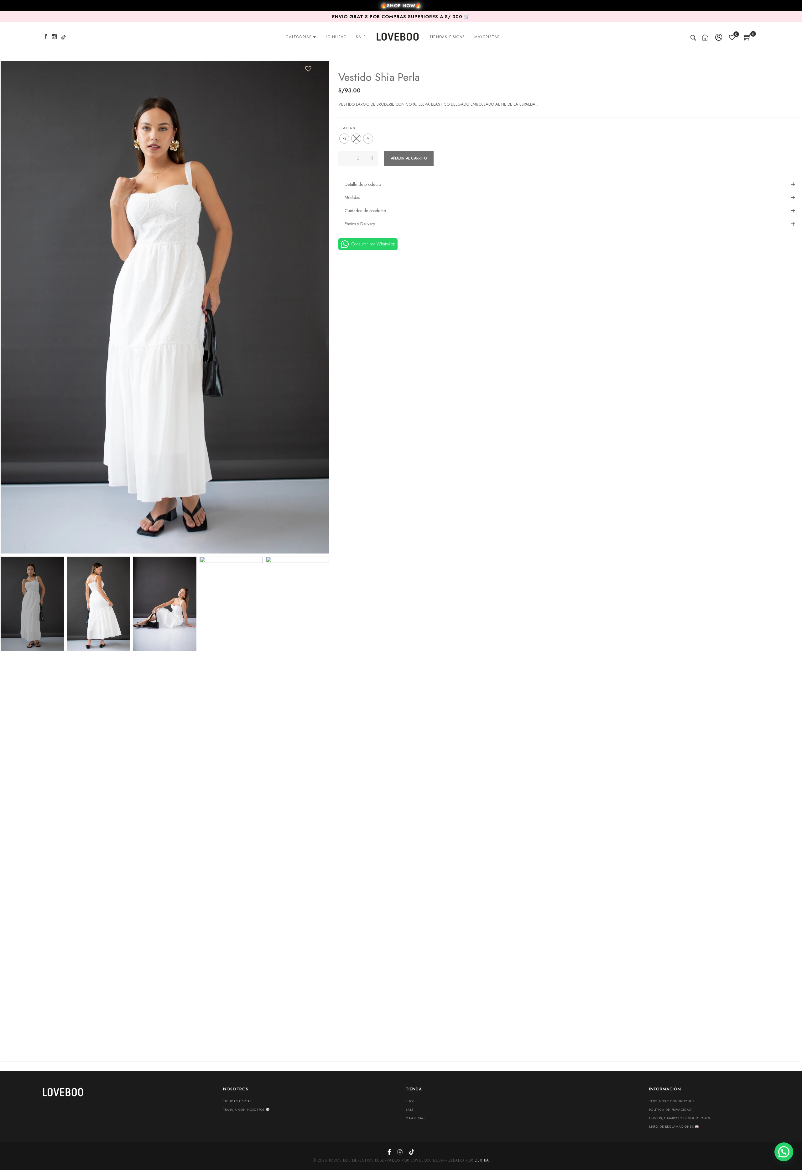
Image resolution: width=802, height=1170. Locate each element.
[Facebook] (46, 36)
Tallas (348, 127)
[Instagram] (54, 36)
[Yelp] (63, 36)
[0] (747, 38)
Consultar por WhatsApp (372, 244)
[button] (307, 67)
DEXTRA (482, 1160)
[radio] (344, 138)
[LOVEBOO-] (397, 37)
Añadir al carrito (409, 158)
